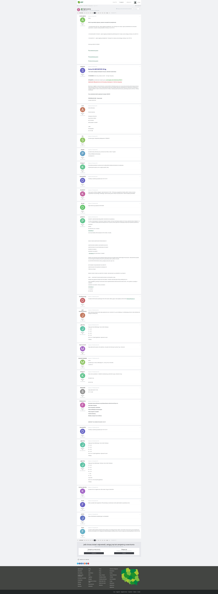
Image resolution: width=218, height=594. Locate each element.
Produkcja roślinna (102, 577)
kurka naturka (82, 487)
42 (90, 12)
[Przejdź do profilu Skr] (82, 140)
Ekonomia (79, 586)
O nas (114, 591)
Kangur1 (82, 163)
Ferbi (82, 500)
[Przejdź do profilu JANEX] (82, 518)
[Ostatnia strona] (109, 13)
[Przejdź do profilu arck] (82, 109)
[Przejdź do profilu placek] (82, 153)
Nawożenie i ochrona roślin (92, 582)
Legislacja (90, 577)
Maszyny (90, 579)
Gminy (89, 568)
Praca (100, 570)
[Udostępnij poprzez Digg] (81, 563)
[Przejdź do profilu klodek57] (82, 193)
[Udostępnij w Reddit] (85, 563)
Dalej (107, 540)
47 (100, 12)
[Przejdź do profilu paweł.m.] (82, 220)
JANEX (82, 514)
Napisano (92, 16)
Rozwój (111, 572)
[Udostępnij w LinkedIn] (86, 563)
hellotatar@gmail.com (131, 298)
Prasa (100, 572)
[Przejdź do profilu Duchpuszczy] (82, 300)
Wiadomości (112, 585)
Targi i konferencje (113, 574)
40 (86, 12)
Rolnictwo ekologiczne (114, 568)
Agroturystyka (80, 568)
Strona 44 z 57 (113, 12)
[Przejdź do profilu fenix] (82, 531)
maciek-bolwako (82, 358)
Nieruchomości (91, 584)
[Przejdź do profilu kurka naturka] (82, 491)
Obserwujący (135, 8)
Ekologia (79, 584)
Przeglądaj (121, 2)
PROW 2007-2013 (102, 581)
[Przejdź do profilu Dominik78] (82, 180)
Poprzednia (81, 540)
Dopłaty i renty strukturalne (80, 575)
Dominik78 (82, 176)
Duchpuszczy (82, 296)
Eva (86, 10)
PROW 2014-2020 (102, 583)
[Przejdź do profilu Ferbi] (82, 504)
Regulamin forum (124, 591)
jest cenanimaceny (82, 310)
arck (82, 105)
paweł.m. (82, 217)
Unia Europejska (113, 579)
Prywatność (130, 591)
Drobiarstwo (97, 10)
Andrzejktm (82, 16)
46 (98, 12)
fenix (82, 527)
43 (92, 12)
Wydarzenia (112, 587)
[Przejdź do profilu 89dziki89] (82, 391)
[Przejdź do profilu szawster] (82, 70)
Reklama (134, 591)
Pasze (100, 568)
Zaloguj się (124, 553)
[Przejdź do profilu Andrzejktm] (82, 20)
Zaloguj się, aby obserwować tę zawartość (124, 8)
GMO (89, 570)
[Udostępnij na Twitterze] (78, 563)
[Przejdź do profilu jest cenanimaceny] (82, 315)
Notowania (90, 586)
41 (88, 12)
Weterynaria (112, 583)
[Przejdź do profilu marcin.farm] (82, 348)
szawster (82, 66)
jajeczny (83, 325)
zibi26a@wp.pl (90, 230)
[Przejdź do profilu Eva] (78, 9)
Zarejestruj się (94, 553)
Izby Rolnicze (90, 572)
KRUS (89, 574)
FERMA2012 (83, 401)
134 (139, 8)
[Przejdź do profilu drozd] (82, 207)
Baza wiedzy (80, 572)
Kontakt (138, 591)
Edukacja (79, 582)
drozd (82, 203)
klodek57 (82, 190)
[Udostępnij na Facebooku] (79, 563)
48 (102, 12)
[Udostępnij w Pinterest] (88, 563)
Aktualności (80, 570)
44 (94, 12)
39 (84, 12)
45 (96, 12)
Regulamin (118, 591)
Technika (111, 577)
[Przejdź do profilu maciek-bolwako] (82, 362)
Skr (83, 136)
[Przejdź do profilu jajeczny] (82, 328)
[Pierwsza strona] (78, 13)
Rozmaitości (112, 570)
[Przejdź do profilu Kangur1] (82, 167)
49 (104, 12)
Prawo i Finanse (102, 574)
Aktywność (129, 2)
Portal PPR (115, 2)
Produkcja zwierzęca (103, 579)
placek (82, 149)
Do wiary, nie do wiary (82, 578)
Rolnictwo (101, 585)
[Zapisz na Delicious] (83, 563)
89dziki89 (82, 387)
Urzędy (111, 581)
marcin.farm (82, 345)
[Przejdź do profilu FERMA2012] (82, 405)
